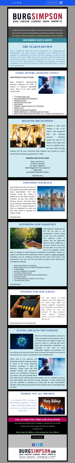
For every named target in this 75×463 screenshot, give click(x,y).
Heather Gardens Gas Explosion (25, 110)
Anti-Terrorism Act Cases (22, 102)
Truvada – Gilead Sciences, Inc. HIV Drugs (29, 106)
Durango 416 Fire (20, 100)
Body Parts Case (23, 97)
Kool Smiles (18, 104)
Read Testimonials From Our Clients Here (23, 323)
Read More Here (37, 175)
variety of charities (58, 254)
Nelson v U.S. (19, 108)
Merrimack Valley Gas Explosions (25, 98)
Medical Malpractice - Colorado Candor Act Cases (31, 112)
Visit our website (38, 437)
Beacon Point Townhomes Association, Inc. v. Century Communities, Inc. (39, 113)
